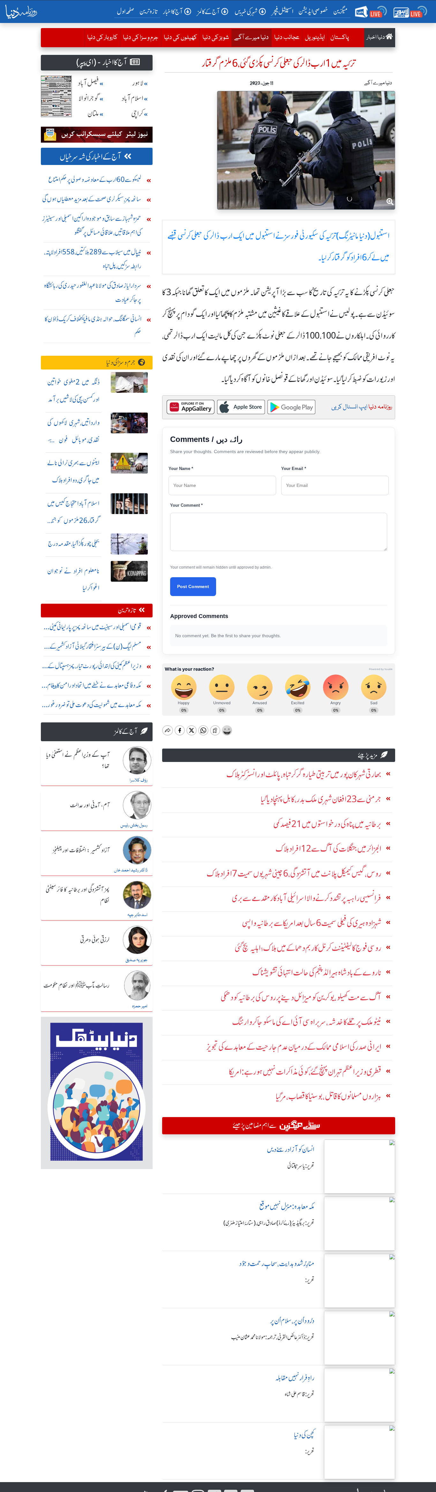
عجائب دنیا (286, 37)
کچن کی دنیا (304, 1435)
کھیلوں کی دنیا (180, 37)
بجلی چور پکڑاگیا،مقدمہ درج (74, 544)
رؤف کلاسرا (138, 780)
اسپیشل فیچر (282, 11)
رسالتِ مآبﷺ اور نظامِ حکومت (76, 986)
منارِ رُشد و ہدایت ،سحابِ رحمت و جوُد (276, 1263)
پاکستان (339, 37)
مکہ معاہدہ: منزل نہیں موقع (286, 1206)
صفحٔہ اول (127, 11)
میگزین (340, 11)
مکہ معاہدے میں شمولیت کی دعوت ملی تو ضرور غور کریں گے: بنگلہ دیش (94, 706)
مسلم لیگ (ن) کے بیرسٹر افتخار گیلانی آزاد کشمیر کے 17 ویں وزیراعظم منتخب (91, 647)
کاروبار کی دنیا (102, 37)
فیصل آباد (88, 83)
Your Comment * (186, 505)
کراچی (137, 113)
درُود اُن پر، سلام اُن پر (292, 1321)
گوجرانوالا (89, 98)
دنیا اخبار (376, 37)
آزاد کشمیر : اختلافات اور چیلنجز (81, 851)
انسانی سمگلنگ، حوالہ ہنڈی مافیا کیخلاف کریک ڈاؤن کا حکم (93, 326)
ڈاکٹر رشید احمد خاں (130, 870)
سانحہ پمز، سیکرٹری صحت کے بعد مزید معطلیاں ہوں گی (91, 199)
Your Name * (181, 468)
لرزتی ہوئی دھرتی (94, 940)
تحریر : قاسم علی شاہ (299, 1394)
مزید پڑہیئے (368, 755)
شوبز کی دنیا (215, 37)
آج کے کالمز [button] (209, 12)
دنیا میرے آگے (250, 37)
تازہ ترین (148, 11)
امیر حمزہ (139, 1006)
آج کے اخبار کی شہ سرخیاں (90, 157)
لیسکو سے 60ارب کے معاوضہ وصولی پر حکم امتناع (94, 179)
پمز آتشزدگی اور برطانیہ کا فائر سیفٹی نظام (77, 895)
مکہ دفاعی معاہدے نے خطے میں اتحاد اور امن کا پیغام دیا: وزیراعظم (94, 686)
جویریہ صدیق (136, 960)
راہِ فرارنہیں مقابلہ (294, 1378)
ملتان (93, 113)
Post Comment (193, 586)
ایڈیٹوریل (315, 37)
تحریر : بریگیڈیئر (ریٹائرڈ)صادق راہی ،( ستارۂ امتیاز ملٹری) (268, 1223)
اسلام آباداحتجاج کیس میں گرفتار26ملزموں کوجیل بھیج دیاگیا (73, 520)
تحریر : (309, 1280)
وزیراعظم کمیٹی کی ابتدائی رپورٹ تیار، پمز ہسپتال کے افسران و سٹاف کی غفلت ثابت (94, 667)
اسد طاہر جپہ (137, 915)
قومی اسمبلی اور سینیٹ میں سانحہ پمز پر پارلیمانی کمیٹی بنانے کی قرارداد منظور (95, 628)
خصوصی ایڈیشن (313, 11)
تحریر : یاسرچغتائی (300, 1165)
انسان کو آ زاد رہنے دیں (290, 1149)
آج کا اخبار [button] (173, 12)
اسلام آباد (132, 98)
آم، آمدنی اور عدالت (89, 806)
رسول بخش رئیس (133, 825)
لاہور (137, 83)
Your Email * (293, 468)
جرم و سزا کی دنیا (140, 37)
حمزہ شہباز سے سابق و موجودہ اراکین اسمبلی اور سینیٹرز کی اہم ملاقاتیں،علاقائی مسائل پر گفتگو (91, 225)
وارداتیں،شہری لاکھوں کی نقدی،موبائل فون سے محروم (73, 440)
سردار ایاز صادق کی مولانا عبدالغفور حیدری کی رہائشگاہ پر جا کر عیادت (92, 292)
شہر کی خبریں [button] (246, 12)
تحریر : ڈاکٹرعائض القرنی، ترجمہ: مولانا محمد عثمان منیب (272, 1337)
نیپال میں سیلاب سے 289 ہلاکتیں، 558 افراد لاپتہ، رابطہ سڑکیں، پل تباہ (92, 259)
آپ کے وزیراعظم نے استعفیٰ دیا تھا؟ (77, 760)
